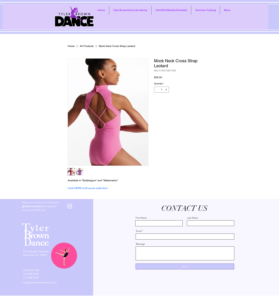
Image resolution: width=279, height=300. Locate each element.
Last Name (192, 218)
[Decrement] (157, 89)
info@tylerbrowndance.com (40, 282)
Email (138, 231)
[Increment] (166, 89)
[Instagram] (70, 206)
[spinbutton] (161, 89)
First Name (141, 218)
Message (140, 244)
